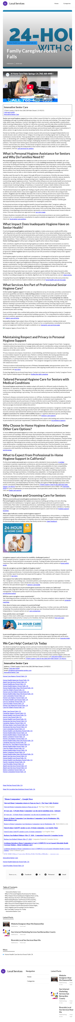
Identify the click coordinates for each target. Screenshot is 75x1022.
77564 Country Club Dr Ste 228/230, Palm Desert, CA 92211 (45, 658)
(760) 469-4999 (9, 112)
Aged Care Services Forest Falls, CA (15, 682)
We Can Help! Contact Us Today (15, 909)
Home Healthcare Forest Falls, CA (14, 684)
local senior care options (18, 219)
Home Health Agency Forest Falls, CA (15, 686)
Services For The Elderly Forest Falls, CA (16, 744)
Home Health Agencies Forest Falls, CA (16, 680)
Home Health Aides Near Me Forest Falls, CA (18, 688)
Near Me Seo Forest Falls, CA (12, 785)
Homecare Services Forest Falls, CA (15, 721)
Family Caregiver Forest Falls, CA (14, 762)
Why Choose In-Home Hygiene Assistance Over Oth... (22, 903)
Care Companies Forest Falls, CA (14, 696)
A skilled (61, 462)
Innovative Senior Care (11, 114)
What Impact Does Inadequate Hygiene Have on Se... (22, 896)
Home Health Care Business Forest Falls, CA (17, 731)
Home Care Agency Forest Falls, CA (15, 676)
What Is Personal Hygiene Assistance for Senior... (21, 894)
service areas (7, 450)
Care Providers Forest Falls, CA (13, 703)
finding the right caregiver (39, 374)
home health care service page (56, 280)
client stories (67, 275)
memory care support (48, 415)
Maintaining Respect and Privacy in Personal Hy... (20, 899)
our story (18, 369)
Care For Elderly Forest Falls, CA (13, 690)
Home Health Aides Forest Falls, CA (15, 733)
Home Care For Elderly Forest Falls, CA (16, 692)
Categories (67, 3)
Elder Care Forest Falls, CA (12, 711)
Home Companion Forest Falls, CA (14, 772)
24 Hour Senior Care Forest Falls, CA (15, 725)
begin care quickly (15, 490)
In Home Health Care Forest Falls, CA (15, 699)
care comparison (34, 611)
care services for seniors (25, 148)
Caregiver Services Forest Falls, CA (14, 742)
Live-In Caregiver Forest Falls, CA (14, 701)
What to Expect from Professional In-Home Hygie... (21, 905)
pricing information (9, 593)
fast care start (59, 618)
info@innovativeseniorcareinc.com (19, 670)
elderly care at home (12, 318)
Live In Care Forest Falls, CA (12, 717)
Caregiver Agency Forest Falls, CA (14, 713)
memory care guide (33, 585)
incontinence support (58, 420)
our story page (40, 212)
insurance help (65, 638)
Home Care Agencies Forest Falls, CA (15, 705)
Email (64, 874)
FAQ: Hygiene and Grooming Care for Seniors (19, 907)
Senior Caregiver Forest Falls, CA (14, 736)
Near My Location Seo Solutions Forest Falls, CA (19, 789)
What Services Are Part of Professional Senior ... (20, 897)
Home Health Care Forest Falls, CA (14, 715)
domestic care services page (50, 325)
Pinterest (51, 874)
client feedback (52, 521)
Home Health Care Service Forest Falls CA (22, 43)
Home (56, 3)
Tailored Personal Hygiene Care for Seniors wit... (20, 901)
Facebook (28, 874)
